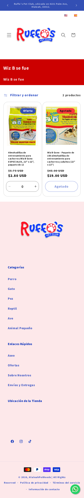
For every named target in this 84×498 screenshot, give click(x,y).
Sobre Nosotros (19, 375)
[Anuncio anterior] (7, 5)
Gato (11, 289)
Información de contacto (44, 489)
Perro (12, 279)
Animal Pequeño (20, 328)
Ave (10, 318)
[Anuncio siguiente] (76, 5)
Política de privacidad (34, 482)
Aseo (11, 355)
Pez (10, 299)
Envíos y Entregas (21, 385)
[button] (9, 35)
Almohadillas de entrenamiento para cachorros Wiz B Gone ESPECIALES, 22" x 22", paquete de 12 (21, 158)
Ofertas (13, 365)
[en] (65, 16)
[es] (75, 16)
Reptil (12, 309)
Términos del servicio (66, 482)
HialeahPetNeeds (40, 477)
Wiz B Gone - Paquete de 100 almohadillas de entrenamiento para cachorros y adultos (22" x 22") (61, 158)
